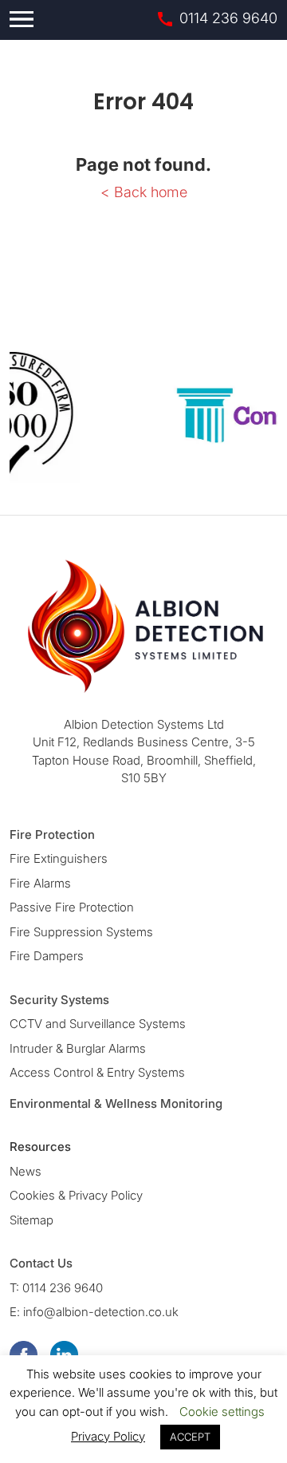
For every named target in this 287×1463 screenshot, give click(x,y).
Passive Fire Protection (72, 907)
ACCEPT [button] (190, 1436)
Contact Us (41, 1263)
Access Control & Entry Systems (97, 1072)
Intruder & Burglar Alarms (78, 1048)
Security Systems (59, 999)
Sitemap (31, 1220)
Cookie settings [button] (222, 1411)
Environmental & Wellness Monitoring (116, 1103)
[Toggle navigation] (21, 19)
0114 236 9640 (228, 18)
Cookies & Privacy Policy (76, 1195)
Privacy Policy (108, 1436)
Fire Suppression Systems (81, 931)
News (25, 1171)
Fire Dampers (47, 955)
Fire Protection (52, 834)
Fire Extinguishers (59, 858)
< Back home (143, 192)
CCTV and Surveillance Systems (98, 1023)
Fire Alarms (40, 883)
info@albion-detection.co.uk (101, 1311)
